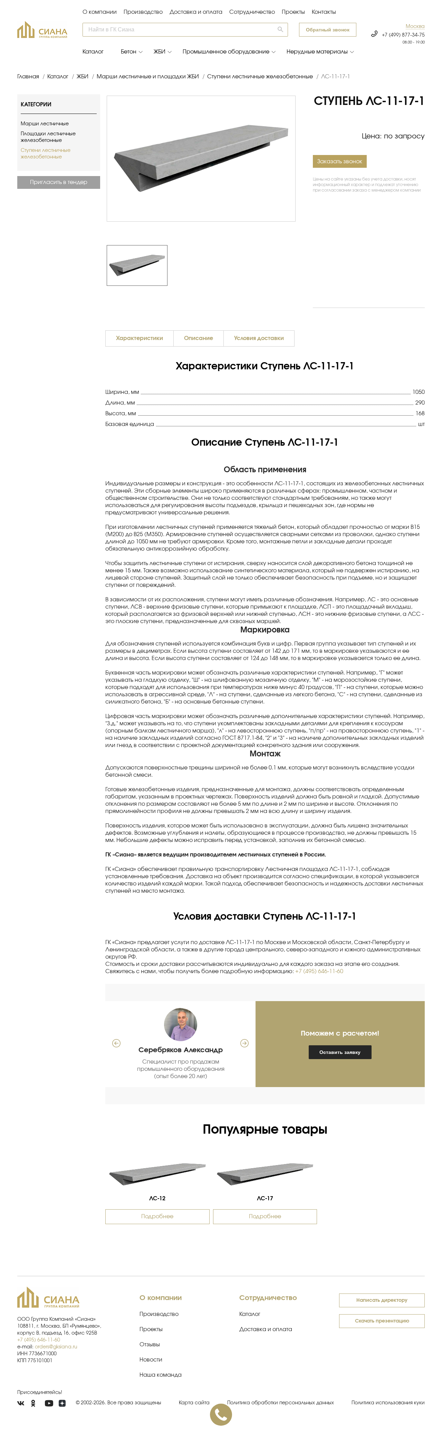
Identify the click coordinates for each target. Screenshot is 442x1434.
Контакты (324, 12)
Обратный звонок (327, 29)
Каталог (93, 52)
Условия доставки (259, 338)
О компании (100, 12)
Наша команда (161, 1375)
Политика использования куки (388, 1403)
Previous (103, 265)
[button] (415, 26)
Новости (151, 1360)
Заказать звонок (339, 161)
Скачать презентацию (382, 1321)
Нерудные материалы (317, 52)
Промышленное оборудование (226, 52)
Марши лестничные (45, 124)
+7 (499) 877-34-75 (403, 35)
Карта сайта (194, 1403)
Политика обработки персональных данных (280, 1403)
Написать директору (381, 1300)
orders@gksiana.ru (56, 1347)
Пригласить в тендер (58, 182)
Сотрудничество (252, 12)
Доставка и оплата (196, 12)
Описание (198, 338)
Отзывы (150, 1344)
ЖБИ (159, 52)
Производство (143, 12)
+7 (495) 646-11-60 (319, 971)
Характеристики (139, 338)
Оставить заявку (340, 1052)
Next (299, 265)
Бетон (128, 52)
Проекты (293, 12)
